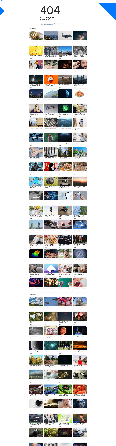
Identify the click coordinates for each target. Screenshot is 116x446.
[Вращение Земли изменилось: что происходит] (65, 96)
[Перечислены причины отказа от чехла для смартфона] (36, 110)
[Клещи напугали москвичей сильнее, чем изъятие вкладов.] (51, 285)
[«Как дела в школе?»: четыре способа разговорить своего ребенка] (65, 401)
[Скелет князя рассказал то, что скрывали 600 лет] (80, 420)
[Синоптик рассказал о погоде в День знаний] (80, 241)
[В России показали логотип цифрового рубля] (51, 169)
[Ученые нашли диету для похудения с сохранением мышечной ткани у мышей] (51, 241)
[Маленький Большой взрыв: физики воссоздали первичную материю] (51, 401)
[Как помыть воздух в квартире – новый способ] (36, 183)
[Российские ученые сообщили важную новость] (80, 183)
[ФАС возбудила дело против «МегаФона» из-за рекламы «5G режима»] (65, 343)
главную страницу (50, 24)
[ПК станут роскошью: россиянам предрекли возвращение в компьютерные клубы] (36, 285)
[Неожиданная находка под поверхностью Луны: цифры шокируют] (80, 52)
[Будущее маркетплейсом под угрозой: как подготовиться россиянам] (80, 227)
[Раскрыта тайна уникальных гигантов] (51, 183)
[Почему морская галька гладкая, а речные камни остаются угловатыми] (36, 270)
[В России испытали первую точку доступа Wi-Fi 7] (80, 125)
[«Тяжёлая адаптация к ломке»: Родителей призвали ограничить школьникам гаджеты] (65, 256)
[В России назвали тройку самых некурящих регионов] (65, 300)
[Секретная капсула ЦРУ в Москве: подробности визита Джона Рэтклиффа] (65, 38)
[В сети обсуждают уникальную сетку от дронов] (36, 227)
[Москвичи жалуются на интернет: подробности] (80, 314)
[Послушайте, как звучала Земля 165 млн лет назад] (80, 329)
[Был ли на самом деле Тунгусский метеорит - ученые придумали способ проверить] (36, 81)
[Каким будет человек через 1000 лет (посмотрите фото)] (36, 169)
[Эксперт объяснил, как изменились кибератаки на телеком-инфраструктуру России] (80, 358)
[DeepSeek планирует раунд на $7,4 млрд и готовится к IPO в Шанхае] (65, 329)
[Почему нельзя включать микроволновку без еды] (65, 67)
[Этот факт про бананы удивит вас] (36, 52)
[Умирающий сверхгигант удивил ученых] (65, 52)
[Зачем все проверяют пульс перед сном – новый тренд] (36, 154)
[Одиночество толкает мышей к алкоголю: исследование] (36, 401)
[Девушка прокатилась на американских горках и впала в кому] (51, 372)
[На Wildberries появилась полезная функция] (80, 372)
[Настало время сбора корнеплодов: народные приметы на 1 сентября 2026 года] (36, 387)
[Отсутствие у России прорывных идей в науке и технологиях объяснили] (51, 198)
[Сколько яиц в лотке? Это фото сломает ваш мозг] (80, 96)
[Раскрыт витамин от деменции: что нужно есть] (80, 67)
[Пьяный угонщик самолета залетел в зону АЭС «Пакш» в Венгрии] (51, 420)
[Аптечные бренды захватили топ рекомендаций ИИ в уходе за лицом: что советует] (36, 314)
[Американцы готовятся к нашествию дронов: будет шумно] (36, 372)
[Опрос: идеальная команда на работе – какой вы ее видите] (80, 387)
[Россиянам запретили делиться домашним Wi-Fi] (51, 154)
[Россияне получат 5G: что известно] (51, 212)
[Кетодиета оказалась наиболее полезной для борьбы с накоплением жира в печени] (51, 256)
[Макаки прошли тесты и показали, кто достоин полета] (51, 140)
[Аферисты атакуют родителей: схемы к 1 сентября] (65, 285)
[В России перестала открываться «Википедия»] (65, 198)
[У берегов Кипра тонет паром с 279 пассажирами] (51, 38)
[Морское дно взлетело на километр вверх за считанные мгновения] (36, 420)
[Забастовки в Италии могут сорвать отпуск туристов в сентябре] (80, 154)
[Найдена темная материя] (36, 300)
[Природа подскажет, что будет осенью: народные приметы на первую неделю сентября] (65, 387)
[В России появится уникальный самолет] (51, 343)
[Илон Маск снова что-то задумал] (65, 81)
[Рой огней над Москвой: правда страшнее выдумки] (65, 435)
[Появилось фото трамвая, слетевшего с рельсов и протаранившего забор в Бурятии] (51, 227)
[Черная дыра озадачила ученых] (65, 314)
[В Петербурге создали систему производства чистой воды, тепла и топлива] (80, 343)
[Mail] (1, 1)
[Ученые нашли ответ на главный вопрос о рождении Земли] (65, 140)
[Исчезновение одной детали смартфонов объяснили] (65, 227)
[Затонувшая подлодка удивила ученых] (51, 435)
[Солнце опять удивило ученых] (80, 256)
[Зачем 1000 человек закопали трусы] (36, 435)
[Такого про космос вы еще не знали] (80, 300)
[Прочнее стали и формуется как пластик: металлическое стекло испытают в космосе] (51, 125)
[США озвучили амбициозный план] (51, 314)
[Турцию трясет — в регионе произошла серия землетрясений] (36, 140)
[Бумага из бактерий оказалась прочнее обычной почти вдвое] (51, 270)
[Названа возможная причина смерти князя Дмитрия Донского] (65, 154)
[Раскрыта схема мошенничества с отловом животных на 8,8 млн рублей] (36, 125)
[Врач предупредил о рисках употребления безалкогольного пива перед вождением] (65, 169)
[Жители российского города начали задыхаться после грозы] (80, 38)
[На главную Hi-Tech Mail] (4, 1)
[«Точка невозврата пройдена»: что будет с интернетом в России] (36, 96)
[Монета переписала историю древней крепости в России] (36, 256)
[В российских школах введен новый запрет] (65, 241)
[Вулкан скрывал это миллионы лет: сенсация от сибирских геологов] (51, 96)
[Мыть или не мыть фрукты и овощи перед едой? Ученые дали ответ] (80, 110)
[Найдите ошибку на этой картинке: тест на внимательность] (80, 198)
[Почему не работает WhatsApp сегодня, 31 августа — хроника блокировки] (65, 110)
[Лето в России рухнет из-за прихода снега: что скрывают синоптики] (80, 212)
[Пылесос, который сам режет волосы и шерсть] (65, 212)
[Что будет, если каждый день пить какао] (80, 435)
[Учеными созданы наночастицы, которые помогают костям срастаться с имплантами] (80, 285)
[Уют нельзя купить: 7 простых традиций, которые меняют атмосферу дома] (80, 401)
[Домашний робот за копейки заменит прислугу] (65, 183)
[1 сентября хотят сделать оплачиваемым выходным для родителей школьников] (65, 270)
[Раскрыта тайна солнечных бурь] (36, 329)
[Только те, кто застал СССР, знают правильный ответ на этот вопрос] (51, 52)
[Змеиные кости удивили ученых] (80, 169)
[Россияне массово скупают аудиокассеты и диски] (51, 81)
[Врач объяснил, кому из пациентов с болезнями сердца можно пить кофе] (36, 343)
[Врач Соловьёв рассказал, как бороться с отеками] (36, 241)
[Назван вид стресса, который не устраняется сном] (80, 140)
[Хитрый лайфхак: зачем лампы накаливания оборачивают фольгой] (51, 110)
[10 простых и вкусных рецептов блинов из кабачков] (36, 38)
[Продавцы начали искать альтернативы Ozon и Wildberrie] (80, 270)
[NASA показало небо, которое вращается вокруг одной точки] (51, 300)
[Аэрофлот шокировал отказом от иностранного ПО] (65, 372)
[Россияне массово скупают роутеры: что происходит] (80, 81)
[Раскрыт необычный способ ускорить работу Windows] (51, 387)
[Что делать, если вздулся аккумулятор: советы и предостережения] (36, 198)
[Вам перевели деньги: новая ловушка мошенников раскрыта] (51, 67)
